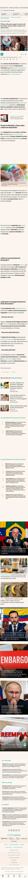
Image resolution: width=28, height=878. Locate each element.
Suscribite (22, 844)
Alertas (19, 876)
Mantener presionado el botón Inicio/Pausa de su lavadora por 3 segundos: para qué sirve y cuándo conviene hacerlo (15, 473)
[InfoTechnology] (14, 841)
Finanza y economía (14, 7)
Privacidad (14, 859)
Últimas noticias (4, 7)
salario (13, 192)
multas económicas (7, 339)
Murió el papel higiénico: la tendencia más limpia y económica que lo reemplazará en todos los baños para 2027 (16, 496)
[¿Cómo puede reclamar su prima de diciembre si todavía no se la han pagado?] (5, 397)
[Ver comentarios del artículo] (16, 59)
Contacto (6, 844)
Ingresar (25, 876)
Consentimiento (14, 862)
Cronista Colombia (5, 17)
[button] (25, 744)
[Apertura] (4, 839)
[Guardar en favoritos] (2, 54)
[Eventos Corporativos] (12, 839)
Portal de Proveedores (18, 847)
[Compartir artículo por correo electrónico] (13, 59)
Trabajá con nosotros (14, 850)
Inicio (14, 876)
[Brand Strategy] (18, 839)
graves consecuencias (14, 74)
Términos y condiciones (14, 857)
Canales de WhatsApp (13, 844)
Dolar (8, 876)
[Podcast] (24, 838)
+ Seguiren (23, 54)
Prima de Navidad (5, 18)
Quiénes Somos (8, 847)
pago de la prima (20, 308)
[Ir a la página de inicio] (2, 10)
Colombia (13, 372)
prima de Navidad (19, 68)
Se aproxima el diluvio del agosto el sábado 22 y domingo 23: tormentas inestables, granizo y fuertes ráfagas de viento (15, 465)
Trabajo (5, 324)
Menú (3, 876)
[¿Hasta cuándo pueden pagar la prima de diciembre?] (5, 408)
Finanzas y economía (16, 17)
